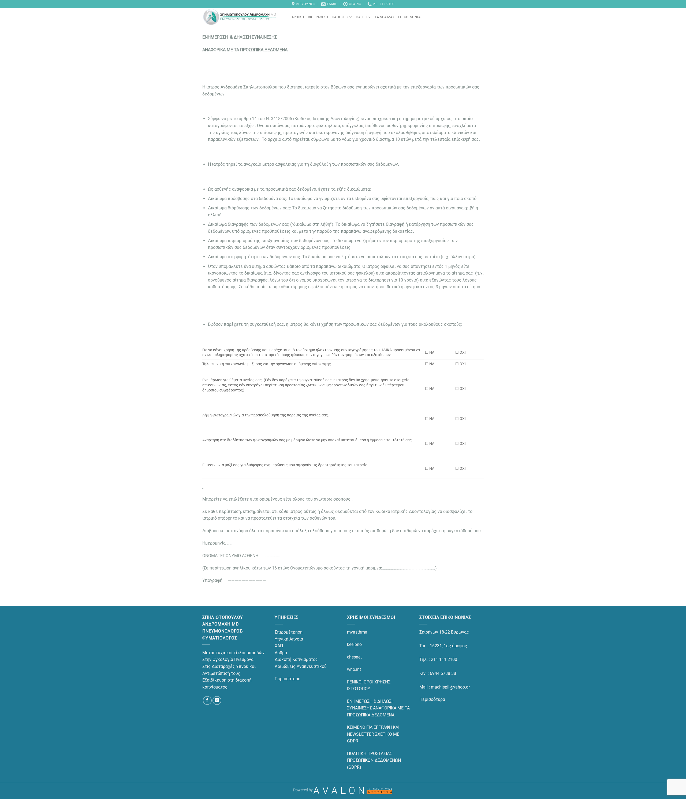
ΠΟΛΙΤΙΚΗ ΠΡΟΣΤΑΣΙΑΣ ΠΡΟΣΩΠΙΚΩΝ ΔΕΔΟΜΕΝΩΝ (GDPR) (374, 760)
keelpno (354, 644)
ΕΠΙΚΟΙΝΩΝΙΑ (409, 17)
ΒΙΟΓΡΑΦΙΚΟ (318, 17)
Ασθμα (281, 652)
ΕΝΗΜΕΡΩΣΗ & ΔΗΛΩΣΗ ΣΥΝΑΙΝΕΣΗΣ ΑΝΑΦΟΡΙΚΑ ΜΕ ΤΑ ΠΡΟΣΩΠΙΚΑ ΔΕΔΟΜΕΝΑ (378, 708)
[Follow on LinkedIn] (216, 700)
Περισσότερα (287, 678)
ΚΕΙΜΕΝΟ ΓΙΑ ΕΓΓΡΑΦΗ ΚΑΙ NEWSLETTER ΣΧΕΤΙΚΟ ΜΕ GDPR (373, 734)
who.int (354, 669)
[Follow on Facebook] (207, 700)
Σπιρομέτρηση (289, 632)
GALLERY (363, 17)
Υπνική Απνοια (289, 639)
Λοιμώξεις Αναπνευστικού (301, 666)
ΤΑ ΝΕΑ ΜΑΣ (384, 17)
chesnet (354, 657)
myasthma (357, 632)
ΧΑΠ (279, 645)
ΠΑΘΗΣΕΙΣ (340, 17)
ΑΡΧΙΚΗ (298, 17)
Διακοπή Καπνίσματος (296, 659)
